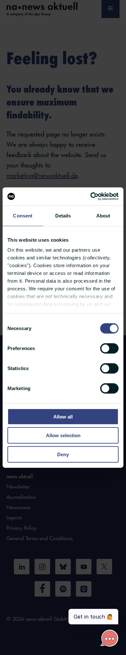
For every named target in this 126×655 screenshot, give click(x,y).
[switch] (109, 348)
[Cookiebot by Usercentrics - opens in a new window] (91, 196)
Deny (63, 454)
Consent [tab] (22, 215)
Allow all (63, 416)
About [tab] (103, 215)
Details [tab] (63, 215)
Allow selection (63, 435)
